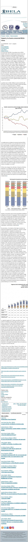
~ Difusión (10, 32)
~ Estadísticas (16, 31)
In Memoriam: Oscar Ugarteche (8, 419)
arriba (13, 403)
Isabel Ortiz (3, 417)
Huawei (2, 395)
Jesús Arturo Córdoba (5, 433)
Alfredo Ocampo (4, 51)
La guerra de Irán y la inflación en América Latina (12, 424)
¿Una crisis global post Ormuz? (8, 434)
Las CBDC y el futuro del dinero (8, 467)
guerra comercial (4, 391)
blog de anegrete (14, 35)
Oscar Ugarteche (4, 46)
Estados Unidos (4, 394)
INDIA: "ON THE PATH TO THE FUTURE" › (21, 404)
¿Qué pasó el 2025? (5, 498)
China (2, 393)
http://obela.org (4, 401)
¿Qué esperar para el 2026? (7, 472)
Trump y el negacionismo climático (9, 483)
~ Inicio (3, 31)
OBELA (13, 422)
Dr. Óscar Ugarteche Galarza (25, 25)
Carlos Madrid (4, 442)
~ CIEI (14, 32)
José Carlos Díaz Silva (6, 422)
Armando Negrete (5, 48)
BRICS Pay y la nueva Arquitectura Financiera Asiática (13, 493)
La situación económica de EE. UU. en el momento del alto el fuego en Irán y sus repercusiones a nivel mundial (13, 456)
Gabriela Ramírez (5, 427)
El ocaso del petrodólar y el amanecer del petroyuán (13, 439)
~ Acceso (8, 34)
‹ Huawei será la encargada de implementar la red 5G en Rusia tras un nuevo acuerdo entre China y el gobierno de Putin (7, 407)
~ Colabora (19, 32)
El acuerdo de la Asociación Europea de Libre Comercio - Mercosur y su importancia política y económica (12, 522)
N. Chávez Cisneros (5, 447)
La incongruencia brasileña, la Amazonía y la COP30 (13, 515)
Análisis (7, 35)
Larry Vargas (4, 49)
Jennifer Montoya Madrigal (7, 438)
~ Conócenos (9, 31)
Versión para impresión (16, 413)
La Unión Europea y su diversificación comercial (12, 463)
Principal (3, 35)
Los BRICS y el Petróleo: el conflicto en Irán (11, 444)
